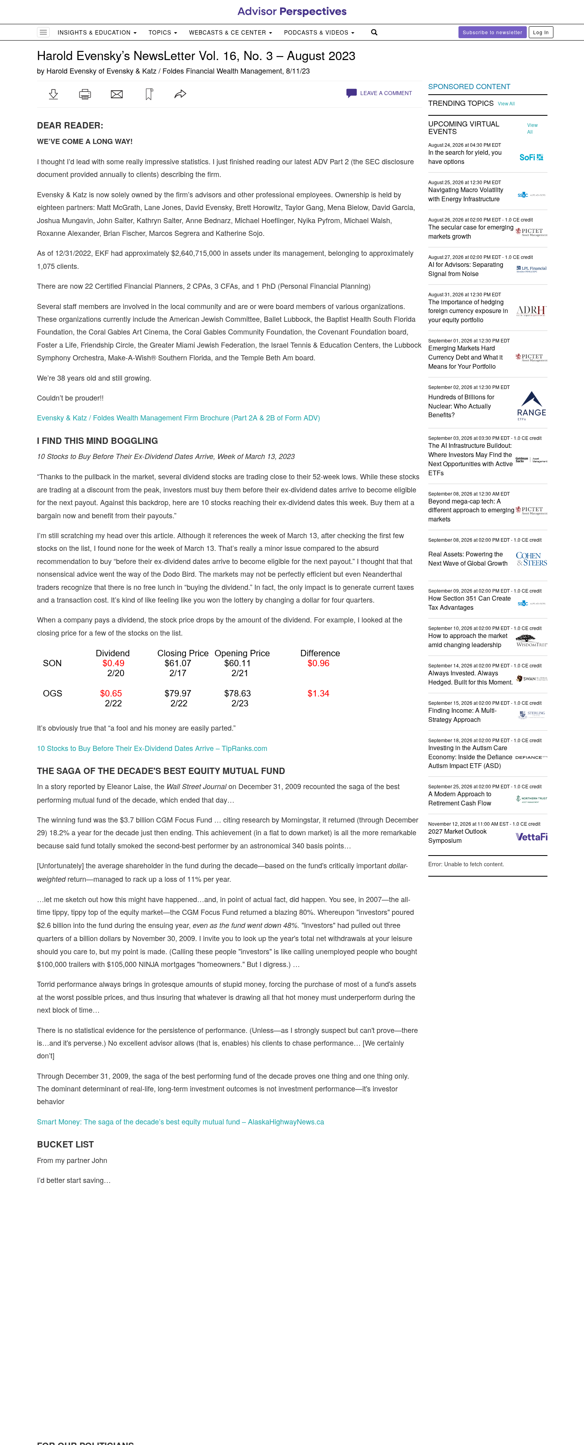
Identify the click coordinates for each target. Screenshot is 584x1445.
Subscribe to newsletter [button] (492, 32)
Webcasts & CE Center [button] (228, 32)
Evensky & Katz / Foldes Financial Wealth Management (194, 70)
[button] (53, 94)
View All (506, 103)
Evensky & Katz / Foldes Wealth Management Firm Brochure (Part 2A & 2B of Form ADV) (178, 417)
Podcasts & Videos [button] (317, 32)
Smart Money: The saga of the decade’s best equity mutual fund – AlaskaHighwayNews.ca (180, 1121)
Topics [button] (161, 32)
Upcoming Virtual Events (463, 128)
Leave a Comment (385, 93)
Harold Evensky (71, 70)
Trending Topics (461, 103)
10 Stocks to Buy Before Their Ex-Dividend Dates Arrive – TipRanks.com (152, 748)
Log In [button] (541, 32)
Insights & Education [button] (95, 32)
